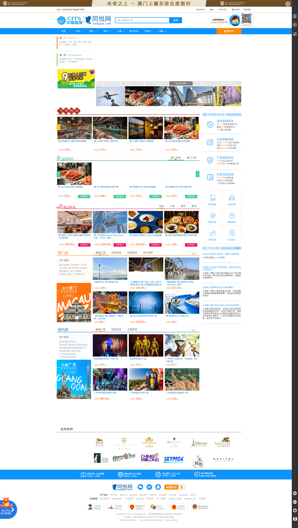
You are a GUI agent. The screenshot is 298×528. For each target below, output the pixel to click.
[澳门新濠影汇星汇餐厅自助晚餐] (146, 174)
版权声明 (143, 495)
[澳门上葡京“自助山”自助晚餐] (146, 128)
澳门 (67, 38)
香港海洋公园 (190, 499)
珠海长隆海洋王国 (67, 341)
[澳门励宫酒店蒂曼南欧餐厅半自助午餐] (181, 222)
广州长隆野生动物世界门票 (177, 393)
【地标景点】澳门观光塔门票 (106, 282)
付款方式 (153, 495)
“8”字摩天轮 (78, 274)
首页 (63, 31)
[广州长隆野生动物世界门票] (182, 379)
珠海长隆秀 (82, 345)
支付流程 (163, 495)
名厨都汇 (63, 42)
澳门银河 (150, 499)
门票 (77, 31)
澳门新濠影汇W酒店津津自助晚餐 (72, 141)
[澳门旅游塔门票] (110, 268)
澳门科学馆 (74, 268)
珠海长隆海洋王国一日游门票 (106, 359)
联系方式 (123, 495)
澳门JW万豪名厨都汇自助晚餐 (177, 141)
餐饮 (91, 31)
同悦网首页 (200, 10)
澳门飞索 (82, 42)
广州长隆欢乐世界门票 (139, 393)
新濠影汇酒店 (65, 274)
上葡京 (74, 44)
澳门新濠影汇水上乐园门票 (177, 316)
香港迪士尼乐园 (175, 499)
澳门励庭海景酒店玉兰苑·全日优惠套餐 (145, 235)
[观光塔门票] (149, 70)
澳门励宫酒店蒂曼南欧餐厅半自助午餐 (181, 235)
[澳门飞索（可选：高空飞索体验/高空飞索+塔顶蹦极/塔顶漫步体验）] (146, 268)
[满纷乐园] (226, 96)
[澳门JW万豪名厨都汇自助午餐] (110, 174)
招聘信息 (133, 495)
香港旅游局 (117, 499)
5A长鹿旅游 (72, 61)
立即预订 (84, 196)
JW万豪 (66, 44)
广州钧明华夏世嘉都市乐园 (105, 393)
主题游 (147, 31)
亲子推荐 (63, 268)
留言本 (193, 495)
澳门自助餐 (64, 265)
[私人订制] (76, 78)
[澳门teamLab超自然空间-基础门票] (146, 302)
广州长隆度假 (79, 59)
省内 (70, 55)
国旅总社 (140, 499)
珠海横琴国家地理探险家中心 (72, 348)
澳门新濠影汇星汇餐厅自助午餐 (178, 187)
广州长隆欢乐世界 (67, 357)
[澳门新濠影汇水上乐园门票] (182, 302)
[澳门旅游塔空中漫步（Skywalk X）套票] (182, 268)
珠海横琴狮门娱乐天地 (69, 351)
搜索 (175, 20)
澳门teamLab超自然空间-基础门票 (143, 316)
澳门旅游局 (105, 499)
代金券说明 (183, 495)
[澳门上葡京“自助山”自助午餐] (110, 128)
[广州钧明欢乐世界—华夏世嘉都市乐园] (110, 379)
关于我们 (114, 495)
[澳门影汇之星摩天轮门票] (168, 96)
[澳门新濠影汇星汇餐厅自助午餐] (181, 174)
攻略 (161, 31)
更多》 (194, 254)
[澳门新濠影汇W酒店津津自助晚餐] (74, 128)
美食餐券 (75, 265)
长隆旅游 (202, 499)
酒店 (105, 31)
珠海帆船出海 (65, 59)
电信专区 (133, 31)
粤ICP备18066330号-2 (129, 520)
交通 (119, 31)
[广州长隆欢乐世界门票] (146, 379)
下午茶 (83, 265)
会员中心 (229, 31)
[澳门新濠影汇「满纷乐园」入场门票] (110, 302)
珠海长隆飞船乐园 (67, 345)
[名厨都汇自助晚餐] (139, 96)
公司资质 (221, 257)
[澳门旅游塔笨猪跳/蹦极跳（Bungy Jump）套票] (110, 96)
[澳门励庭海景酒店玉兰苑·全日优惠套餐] (146, 222)
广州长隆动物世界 (67, 354)
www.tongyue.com (139, 514)
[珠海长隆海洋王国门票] (110, 345)
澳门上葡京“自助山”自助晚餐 (141, 141)
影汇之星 (73, 42)
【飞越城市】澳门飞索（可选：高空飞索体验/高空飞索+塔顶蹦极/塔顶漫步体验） (145, 284)
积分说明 (172, 495)
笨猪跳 (83, 268)
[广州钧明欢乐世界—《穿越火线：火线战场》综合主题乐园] (182, 345)
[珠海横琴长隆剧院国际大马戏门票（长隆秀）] (146, 345)
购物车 (237, 10)
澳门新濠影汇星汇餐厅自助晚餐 (142, 187)
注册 (224, 10)
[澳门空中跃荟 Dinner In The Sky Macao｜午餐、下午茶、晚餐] (110, 222)
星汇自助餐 (76, 271)
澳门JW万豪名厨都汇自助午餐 (106, 187)
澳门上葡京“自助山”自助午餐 (106, 141)
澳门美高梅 (162, 499)
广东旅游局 (129, 499)
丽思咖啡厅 (64, 271)
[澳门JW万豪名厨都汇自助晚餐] (181, 128)
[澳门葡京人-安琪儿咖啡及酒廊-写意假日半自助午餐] (74, 222)
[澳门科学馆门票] (197, 96)
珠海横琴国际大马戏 (138, 359)
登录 (220, 10)
